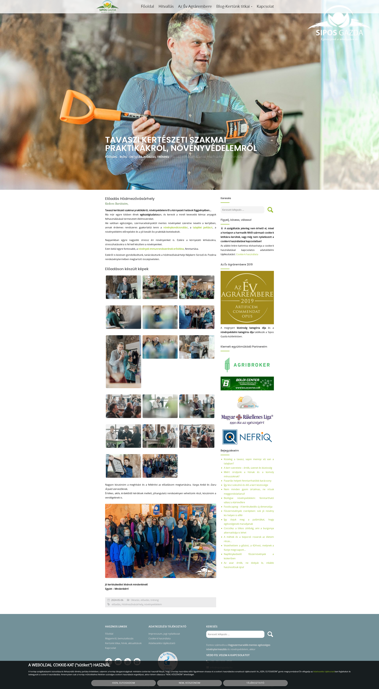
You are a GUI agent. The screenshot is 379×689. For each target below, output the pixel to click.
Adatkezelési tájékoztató (161, 643)
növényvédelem (153, 604)
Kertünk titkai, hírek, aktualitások (123, 643)
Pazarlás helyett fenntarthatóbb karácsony (247, 480)
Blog (123, 157)
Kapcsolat (265, 6)
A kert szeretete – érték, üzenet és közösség (248, 467)
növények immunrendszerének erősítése (161, 248)
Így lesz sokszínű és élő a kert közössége (246, 485)
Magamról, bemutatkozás (119, 638)
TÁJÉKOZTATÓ (255, 683)
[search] (270, 209)
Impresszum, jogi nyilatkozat (164, 633)
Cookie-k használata (247, 254)
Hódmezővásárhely (132, 604)
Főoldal (147, 6)
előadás (116, 604)
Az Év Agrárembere (195, 6)
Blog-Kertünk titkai (233, 6)
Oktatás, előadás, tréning (149, 157)
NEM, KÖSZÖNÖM (189, 683)
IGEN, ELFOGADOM (123, 683)
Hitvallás (166, 6)
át (203, 227)
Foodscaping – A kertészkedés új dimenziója (248, 506)
